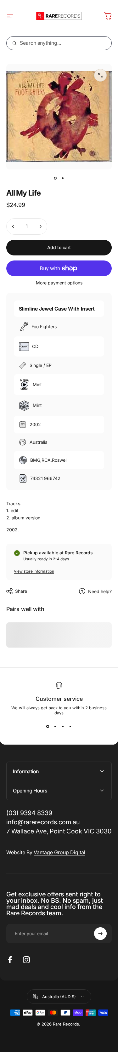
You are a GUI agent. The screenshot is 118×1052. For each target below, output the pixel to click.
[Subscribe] (100, 933)
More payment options (59, 282)
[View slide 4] (70, 726)
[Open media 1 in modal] (100, 75)
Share (21, 591)
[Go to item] (55, 178)
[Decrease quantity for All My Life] (13, 226)
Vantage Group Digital (59, 852)
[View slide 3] (63, 726)
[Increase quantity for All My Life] (40, 226)
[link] (59, 831)
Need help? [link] (100, 591)
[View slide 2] (55, 726)
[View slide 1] (48, 726)
